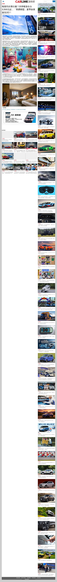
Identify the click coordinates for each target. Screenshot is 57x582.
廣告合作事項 (23, 577)
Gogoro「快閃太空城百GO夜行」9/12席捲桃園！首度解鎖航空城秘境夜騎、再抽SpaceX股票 (46, 197)
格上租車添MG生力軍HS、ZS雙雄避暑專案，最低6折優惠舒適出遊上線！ (7, 162)
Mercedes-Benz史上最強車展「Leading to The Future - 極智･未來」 (19, 162)
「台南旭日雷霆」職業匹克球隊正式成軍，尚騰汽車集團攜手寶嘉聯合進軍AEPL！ (46, 393)
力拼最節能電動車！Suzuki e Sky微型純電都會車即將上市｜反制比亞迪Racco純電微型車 (46, 365)
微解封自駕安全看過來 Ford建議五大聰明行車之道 (19, 140)
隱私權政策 (34, 577)
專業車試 (39, 13)
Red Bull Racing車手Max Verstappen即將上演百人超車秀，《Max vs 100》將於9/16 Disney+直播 (46, 309)
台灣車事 (3, 3)
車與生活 (39, 195)
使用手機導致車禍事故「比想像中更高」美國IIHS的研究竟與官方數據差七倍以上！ (46, 57)
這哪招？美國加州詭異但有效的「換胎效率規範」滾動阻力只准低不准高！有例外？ (46, 533)
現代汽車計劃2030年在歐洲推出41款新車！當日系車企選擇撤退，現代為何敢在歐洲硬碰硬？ (46, 113)
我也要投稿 (39, 577)
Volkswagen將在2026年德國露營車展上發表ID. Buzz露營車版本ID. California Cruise (46, 141)
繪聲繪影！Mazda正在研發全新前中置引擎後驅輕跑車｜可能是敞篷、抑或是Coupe (46, 71)
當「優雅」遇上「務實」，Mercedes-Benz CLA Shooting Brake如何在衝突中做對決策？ (45, 85)
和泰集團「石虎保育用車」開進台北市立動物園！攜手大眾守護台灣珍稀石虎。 (46, 477)
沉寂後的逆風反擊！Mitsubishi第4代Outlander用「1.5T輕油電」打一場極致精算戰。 (45, 351)
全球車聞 (39, 41)
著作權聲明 (29, 577)
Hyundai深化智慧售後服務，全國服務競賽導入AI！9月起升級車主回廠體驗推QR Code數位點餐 (46, 379)
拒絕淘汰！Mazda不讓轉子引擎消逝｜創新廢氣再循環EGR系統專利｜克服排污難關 (46, 127)
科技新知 (39, 125)
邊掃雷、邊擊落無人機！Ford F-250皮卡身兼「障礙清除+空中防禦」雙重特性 (46, 239)
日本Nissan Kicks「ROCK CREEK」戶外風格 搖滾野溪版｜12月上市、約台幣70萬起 (46, 505)
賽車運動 (39, 307)
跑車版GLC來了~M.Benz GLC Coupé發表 (7, 140)
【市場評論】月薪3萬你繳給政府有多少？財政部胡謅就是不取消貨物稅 (19, 173)
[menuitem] (3, 1)
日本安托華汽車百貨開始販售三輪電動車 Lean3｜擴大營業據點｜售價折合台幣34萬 (46, 295)
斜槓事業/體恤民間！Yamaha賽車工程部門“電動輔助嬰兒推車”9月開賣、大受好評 (46, 449)
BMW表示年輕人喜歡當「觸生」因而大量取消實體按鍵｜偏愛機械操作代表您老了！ (46, 43)
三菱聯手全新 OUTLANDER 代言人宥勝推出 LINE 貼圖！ (31, 162)
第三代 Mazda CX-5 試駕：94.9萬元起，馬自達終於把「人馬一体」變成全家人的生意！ (46, 519)
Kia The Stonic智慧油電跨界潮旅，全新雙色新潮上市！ (7, 172)
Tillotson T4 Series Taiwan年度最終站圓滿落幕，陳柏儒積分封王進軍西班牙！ (46, 463)
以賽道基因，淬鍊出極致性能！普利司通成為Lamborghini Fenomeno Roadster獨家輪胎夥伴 (45, 211)
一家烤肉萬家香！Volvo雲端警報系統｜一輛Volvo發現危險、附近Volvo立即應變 (46, 225)
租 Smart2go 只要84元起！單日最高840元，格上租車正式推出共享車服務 (14, 109)
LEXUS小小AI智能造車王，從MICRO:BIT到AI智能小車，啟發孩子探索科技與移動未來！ (46, 281)
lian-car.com (27, 579)
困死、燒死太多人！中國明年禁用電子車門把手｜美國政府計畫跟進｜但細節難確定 (46, 547)
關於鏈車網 (18, 577)
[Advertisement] (19, 127)
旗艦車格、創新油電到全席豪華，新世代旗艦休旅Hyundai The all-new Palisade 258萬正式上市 (46, 575)
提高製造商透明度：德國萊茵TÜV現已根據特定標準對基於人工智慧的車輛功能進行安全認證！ (46, 99)
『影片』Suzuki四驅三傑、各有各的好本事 (45, 560)
